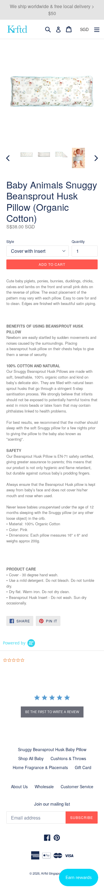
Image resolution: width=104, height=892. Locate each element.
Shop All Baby (31, 758)
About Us (19, 786)
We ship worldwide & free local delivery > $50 (52, 10)
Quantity (78, 241)
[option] (26, 154)
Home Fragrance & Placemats (40, 767)
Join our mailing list (52, 803)
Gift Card (83, 767)
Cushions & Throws (68, 758)
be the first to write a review (52, 711)
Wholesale (44, 786)
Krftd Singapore (52, 873)
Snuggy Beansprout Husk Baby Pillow (52, 749)
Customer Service (77, 786)
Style (10, 241)
